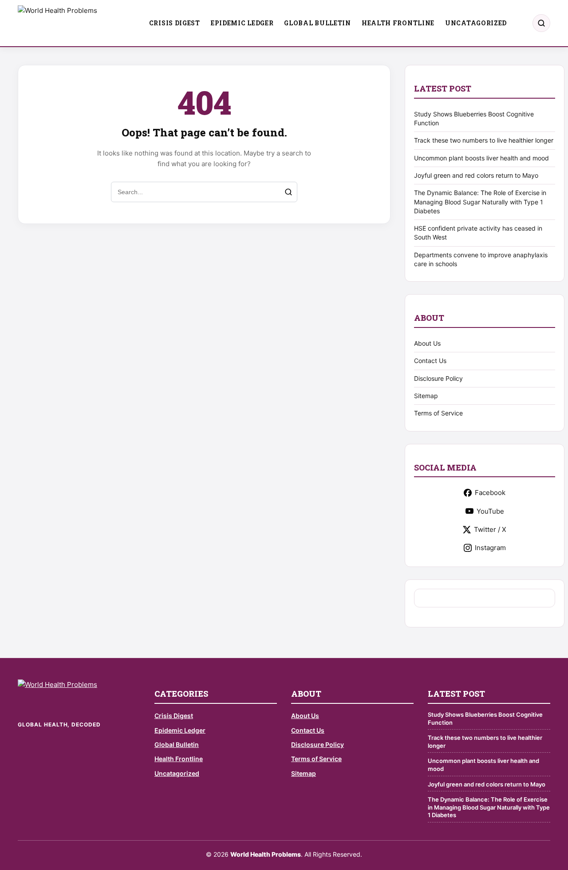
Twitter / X (490, 529)
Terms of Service (438, 413)
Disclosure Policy (438, 378)
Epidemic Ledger (242, 23)
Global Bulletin (317, 23)
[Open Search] (541, 23)
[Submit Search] (288, 192)
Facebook (490, 492)
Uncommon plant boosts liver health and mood (481, 158)
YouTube (490, 511)
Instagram (490, 547)
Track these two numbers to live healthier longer (483, 140)
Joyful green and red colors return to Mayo (476, 175)
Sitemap (426, 395)
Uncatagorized (476, 23)
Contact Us (430, 360)
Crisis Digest (174, 23)
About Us (427, 343)
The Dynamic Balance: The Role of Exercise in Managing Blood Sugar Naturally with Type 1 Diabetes (480, 202)
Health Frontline (398, 23)
